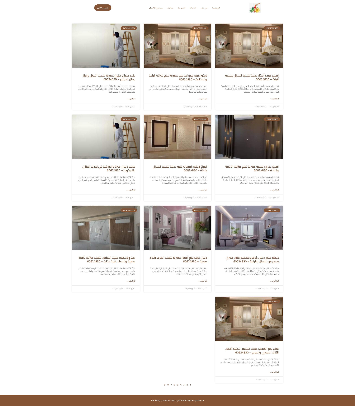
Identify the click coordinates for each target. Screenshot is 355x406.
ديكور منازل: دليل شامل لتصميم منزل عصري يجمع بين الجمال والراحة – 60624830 (252, 259)
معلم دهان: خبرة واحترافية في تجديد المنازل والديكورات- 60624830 (108, 168)
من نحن (204, 7)
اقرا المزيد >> (274, 98)
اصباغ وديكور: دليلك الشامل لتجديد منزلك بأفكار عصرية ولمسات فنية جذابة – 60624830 (106, 259)
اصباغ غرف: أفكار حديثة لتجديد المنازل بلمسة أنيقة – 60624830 (252, 77)
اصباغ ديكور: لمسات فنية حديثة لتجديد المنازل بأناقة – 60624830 (180, 168)
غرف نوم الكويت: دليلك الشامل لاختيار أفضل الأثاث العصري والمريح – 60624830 (252, 350)
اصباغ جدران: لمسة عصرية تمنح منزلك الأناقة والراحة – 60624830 (252, 168)
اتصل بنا (181, 7)
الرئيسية (216, 7)
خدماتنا (193, 7)
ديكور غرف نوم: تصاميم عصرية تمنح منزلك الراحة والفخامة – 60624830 (178, 77)
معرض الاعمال (156, 7)
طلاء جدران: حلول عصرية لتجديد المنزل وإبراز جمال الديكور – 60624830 (109, 77)
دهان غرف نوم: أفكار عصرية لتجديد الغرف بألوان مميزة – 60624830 (178, 259)
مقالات (170, 7)
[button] (102, 7)
